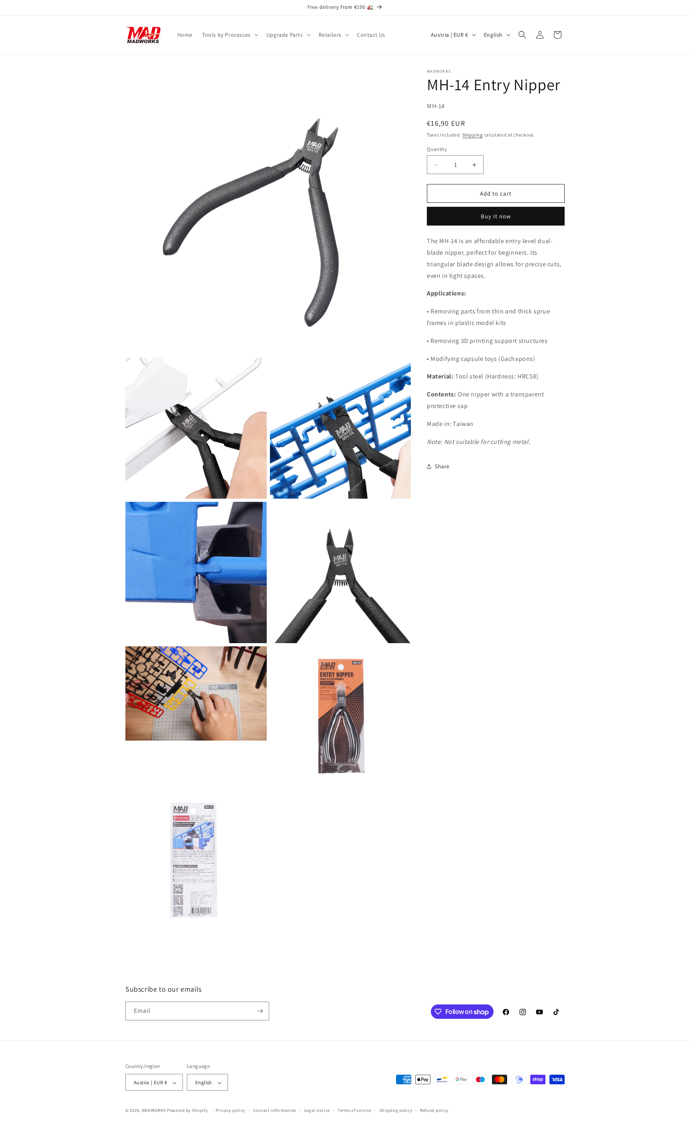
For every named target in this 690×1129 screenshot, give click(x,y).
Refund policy (434, 1110)
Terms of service (354, 1110)
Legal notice (317, 1110)
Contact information (274, 1110)
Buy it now (496, 216)
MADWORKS (154, 1110)
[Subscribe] (260, 1011)
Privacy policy (230, 1110)
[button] (229, 34)
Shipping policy (395, 1110)
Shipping (472, 135)
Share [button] (442, 466)
